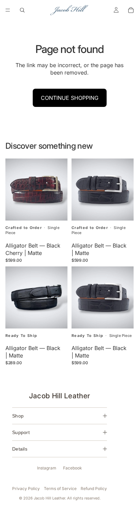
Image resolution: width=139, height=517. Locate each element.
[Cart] (130, 10)
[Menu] (8, 10)
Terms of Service (60, 488)
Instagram (46, 467)
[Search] (22, 10)
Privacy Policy (26, 488)
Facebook (72, 467)
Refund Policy (94, 488)
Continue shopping (70, 97)
